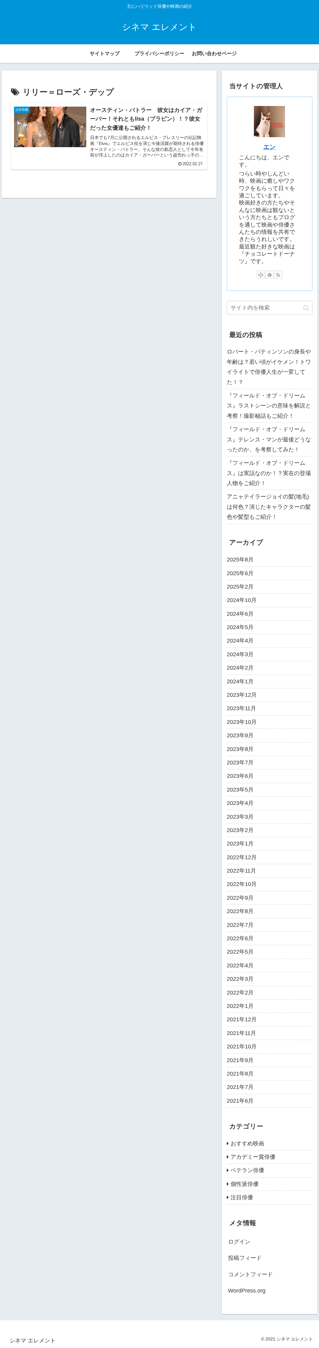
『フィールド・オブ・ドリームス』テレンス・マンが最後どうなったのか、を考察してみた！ (269, 439)
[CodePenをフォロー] (261, 275)
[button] (306, 307)
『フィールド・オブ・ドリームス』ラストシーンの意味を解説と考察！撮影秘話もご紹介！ (269, 405)
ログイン (239, 1242)
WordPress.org (246, 1291)
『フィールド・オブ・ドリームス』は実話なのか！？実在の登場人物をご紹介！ (269, 473)
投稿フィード (245, 1258)
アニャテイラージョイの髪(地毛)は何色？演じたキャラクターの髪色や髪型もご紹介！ (269, 506)
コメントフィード (250, 1274)
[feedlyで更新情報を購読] (269, 275)
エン (269, 146)
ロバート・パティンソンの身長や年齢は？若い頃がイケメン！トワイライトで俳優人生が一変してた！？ (269, 367)
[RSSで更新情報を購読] (278, 275)
